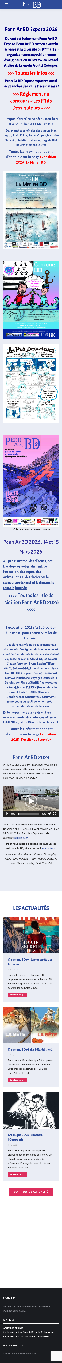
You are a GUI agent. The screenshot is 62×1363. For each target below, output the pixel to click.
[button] (31, 801)
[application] (31, 801)
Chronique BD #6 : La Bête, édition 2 (30, 1049)
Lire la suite (15, 995)
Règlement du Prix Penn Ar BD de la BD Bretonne (28, 1332)
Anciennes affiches (13, 1328)
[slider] (28, 814)
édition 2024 (21, 837)
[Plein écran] (54, 813)
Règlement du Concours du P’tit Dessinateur (26, 1336)
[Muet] (49, 813)
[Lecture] (7, 813)
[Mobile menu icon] (6, 5)
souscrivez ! (48, 848)
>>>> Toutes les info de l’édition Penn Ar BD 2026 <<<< (31, 602)
